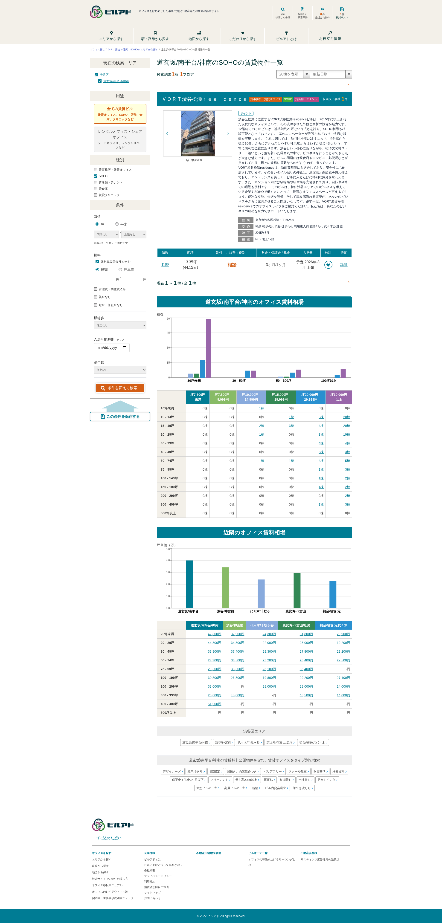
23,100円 (269, 669)
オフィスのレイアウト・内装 (110, 891)
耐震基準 (320, 771)
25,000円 (269, 686)
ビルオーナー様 (258, 853)
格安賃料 (338, 771)
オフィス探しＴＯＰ (101, 49)
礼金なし (105, 297)
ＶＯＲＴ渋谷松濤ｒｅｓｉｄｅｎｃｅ (205, 99)
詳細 (344, 265)
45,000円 (237, 695)
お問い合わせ (152, 898)
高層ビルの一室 (234, 788)
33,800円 (214, 651)
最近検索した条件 (283, 16)
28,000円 (306, 686)
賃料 (97, 255)
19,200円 (343, 643)
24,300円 (269, 634)
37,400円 (237, 651)
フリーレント (219, 779)
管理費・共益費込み (112, 289)
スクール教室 (298, 771)
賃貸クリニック (109, 195)
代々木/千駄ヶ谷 (262, 625)
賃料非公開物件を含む (116, 261)
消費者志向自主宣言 (156, 887)
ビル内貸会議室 (275, 788)
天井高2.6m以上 (246, 779)
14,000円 (343, 686)
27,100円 (343, 678)
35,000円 (214, 686)
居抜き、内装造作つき (242, 771)
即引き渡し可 (302, 788)
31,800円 (306, 634)
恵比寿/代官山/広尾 (296, 625)
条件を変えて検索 (122, 388)
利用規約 (149, 881)
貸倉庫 (103, 189)
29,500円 (214, 669)
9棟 (321, 434)
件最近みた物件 (322, 15)
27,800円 (306, 651)
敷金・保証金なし (111, 305)
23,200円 (269, 660)
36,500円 (237, 660)
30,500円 (214, 678)
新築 (255, 788)
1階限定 (214, 771)
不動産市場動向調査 (208, 853)
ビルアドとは (152, 859)
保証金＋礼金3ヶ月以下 (187, 779)
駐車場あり (195, 771)
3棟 (291, 426)
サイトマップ (152, 892)
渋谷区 (104, 74)
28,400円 (306, 660)
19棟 (346, 434)
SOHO (103, 176)
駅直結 (268, 779)
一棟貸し (304, 779)
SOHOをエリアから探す (144, 49)
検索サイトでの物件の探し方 (110, 878)
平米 (123, 224)
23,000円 (306, 643)
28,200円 (343, 651)
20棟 (346, 417)
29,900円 (214, 660)
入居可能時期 (109, 339)
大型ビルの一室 (206, 788)
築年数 (99, 362)
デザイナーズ (172, 771)
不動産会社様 (309, 853)
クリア (120, 339)
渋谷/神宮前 (234, 625)
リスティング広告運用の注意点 (320, 859)
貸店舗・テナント (111, 182)
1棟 (261, 408)
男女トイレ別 (326, 779)
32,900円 (237, 634)
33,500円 (237, 669)
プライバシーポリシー (158, 876)
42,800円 (214, 634)
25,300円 (269, 651)
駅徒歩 (99, 318)
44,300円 (214, 643)
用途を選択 (121, 49)
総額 (104, 270)
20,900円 (343, 634)
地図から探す (100, 872)
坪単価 (129, 270)
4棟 (321, 426)
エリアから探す (101, 859)
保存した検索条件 (303, 16)
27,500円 (343, 660)
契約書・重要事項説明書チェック (113, 898)
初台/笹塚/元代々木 (333, 625)
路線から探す (100, 866)
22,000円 (269, 643)
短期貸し (285, 779)
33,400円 (306, 669)
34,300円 (237, 643)
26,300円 (237, 678)
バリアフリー (273, 771)
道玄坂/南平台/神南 (116, 81)
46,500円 (306, 695)
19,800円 (269, 678)
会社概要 (149, 870)
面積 (97, 216)
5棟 (321, 417)
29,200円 (306, 678)
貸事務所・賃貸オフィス (115, 169)
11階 (165, 265)
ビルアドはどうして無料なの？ (163, 865)
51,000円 (214, 704)
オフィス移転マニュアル (107, 885)
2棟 (261, 426)
